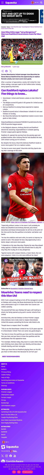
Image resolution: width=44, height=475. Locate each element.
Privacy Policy (6, 372)
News (8, 27)
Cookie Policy (5, 375)
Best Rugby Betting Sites (9, 423)
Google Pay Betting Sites (9, 417)
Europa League (6, 397)
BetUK (3, 435)
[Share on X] (10, 71)
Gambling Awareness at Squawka (12, 380)
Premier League (6, 392)
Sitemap (4, 386)
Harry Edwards (6, 67)
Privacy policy (27, 472)
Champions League (7, 395)
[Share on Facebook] (6, 71)
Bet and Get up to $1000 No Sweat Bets (18, 15)
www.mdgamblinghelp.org (13, 21)
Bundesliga (5, 403)
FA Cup (3, 400)
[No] (41, 469)
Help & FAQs (5, 377)
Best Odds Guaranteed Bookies (11, 420)
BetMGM (4, 432)
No (19, 472)
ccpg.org (32, 20)
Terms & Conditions (8, 383)
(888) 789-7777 (22, 20)
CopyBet (4, 437)
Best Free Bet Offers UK (9, 415)
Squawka (3, 27)
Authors (4, 369)
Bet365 (3, 429)
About (3, 366)
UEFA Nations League (8, 406)
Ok (14, 472)
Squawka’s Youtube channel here (22, 288)
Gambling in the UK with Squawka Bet (14, 412)
